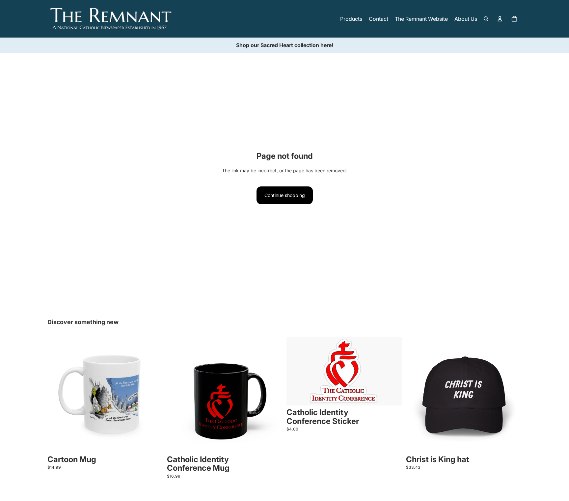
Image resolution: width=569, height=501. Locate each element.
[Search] (486, 19)
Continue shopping (284, 195)
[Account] (500, 19)
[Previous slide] (57, 394)
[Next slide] (153, 394)
